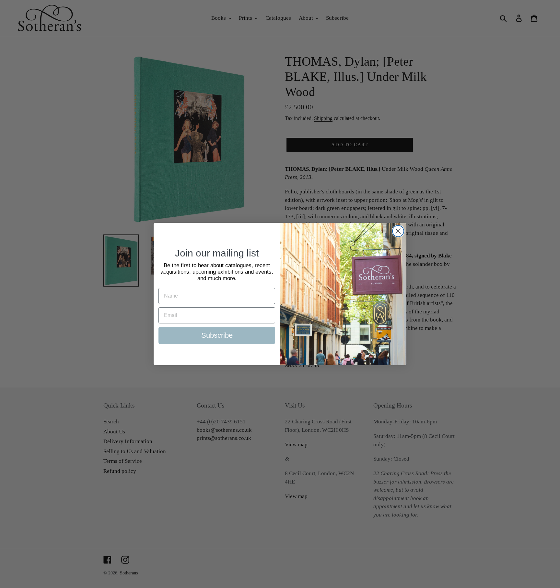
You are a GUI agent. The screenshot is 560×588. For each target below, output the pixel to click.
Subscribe (217, 335)
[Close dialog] (398, 231)
